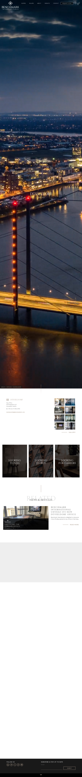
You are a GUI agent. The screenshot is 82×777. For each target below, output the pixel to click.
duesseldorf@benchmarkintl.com (15, 412)
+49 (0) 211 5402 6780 (14, 409)
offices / (10, 387)
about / (4, 387)
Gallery (72, 432)
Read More (74, 524)
